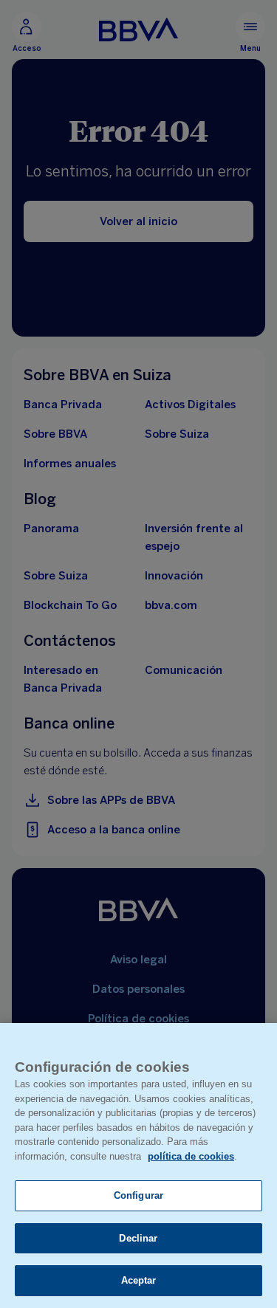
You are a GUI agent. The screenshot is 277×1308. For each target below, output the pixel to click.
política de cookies (191, 1156)
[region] (138, 1165)
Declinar (138, 1238)
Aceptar (139, 1280)
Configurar (138, 1195)
